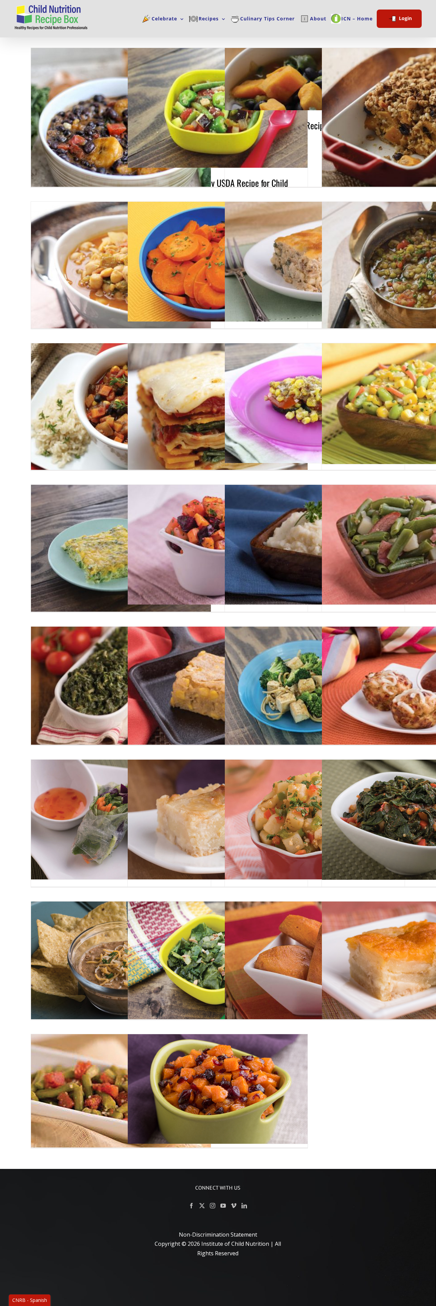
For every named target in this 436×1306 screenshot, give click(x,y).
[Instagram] (212, 1205)
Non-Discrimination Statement (218, 1234)
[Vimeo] (233, 1205)
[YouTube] (223, 1205)
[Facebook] (191, 1205)
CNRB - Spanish (29, 1300)
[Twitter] (202, 1205)
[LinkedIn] (244, 1205)
